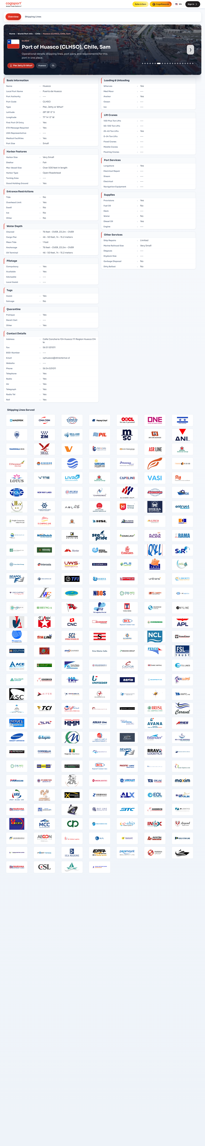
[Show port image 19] (190, 63)
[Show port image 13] (175, 63)
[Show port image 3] (147, 63)
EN (180, 4)
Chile (37, 34)
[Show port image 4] (150, 63)
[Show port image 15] (180, 63)
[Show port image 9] (165, 63)
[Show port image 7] (157, 63)
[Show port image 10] (167, 63)
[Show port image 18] (187, 63)
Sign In (191, 4)
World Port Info (25, 34)
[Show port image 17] (185, 63)
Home (12, 34)
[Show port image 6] (155, 63)
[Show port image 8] (161, 63)
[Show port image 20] (192, 63)
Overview (13, 16)
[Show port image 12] (172, 63)
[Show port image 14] (177, 63)
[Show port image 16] (182, 63)
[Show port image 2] (145, 63)
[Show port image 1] (142, 63)
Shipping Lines (33, 16)
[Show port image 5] (152, 63)
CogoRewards (162, 4)
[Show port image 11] (170, 63)
